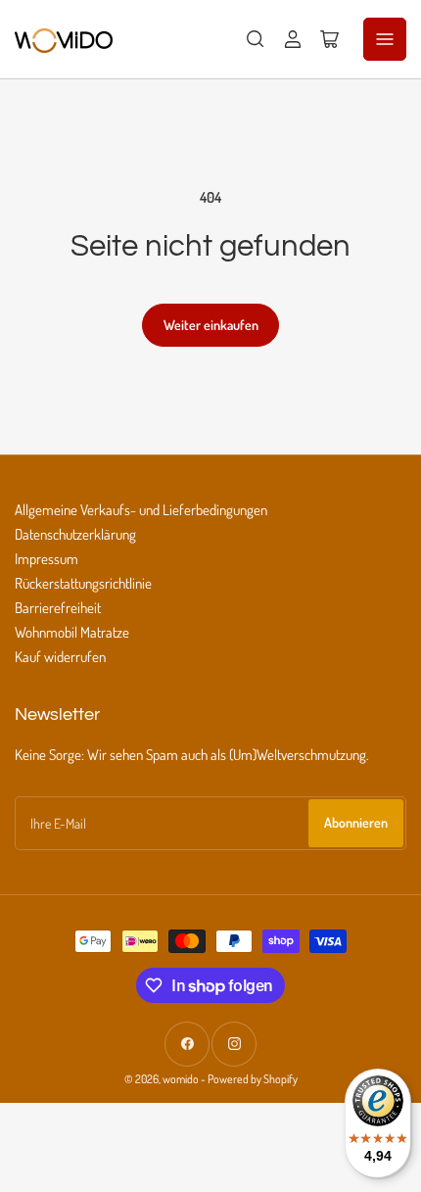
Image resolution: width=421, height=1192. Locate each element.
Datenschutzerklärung (75, 534)
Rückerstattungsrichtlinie (83, 583)
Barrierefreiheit (58, 607)
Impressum (46, 558)
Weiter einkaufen (211, 324)
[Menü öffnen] (384, 39)
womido (181, 1079)
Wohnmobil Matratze (72, 632)
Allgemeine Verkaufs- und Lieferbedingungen (141, 510)
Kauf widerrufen (60, 656)
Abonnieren (356, 822)
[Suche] (255, 39)
